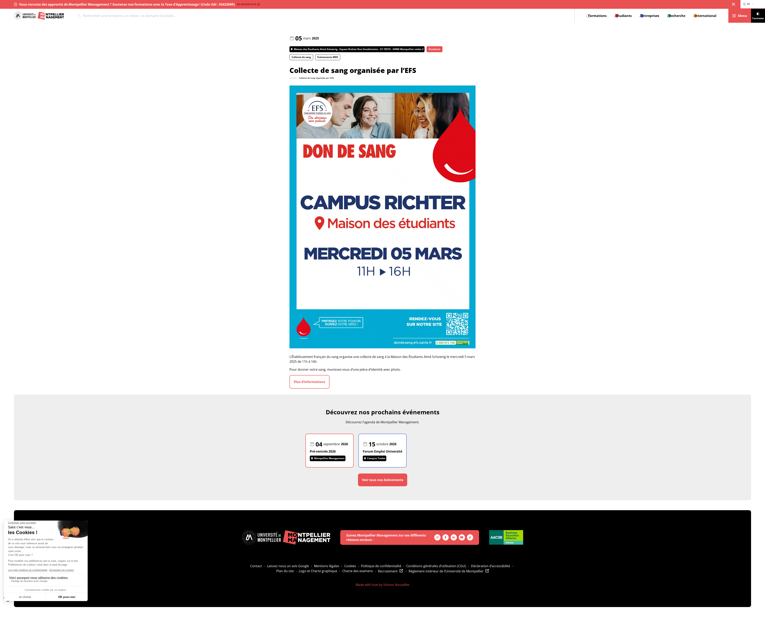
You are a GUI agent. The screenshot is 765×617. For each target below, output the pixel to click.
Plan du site (285, 571)
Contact (256, 566)
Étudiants (434, 49)
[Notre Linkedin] (454, 537)
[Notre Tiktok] (470, 537)
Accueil (292, 78)
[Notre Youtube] (462, 537)
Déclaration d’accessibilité (490, 566)
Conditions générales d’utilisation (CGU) (436, 566)
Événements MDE (327, 57)
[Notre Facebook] (445, 537)
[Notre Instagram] (437, 537)
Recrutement (388, 571)
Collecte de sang (301, 57)
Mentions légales (326, 566)
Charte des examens (357, 571)
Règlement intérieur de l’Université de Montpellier (446, 571)
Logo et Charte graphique (318, 571)
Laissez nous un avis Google (288, 566)
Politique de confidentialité (381, 566)
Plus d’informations (309, 382)
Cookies (350, 566)
